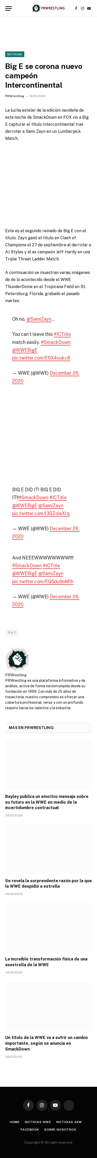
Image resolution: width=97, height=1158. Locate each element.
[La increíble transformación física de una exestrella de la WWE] (48, 927)
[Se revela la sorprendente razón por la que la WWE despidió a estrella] (48, 849)
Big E (12, 632)
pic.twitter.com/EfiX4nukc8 (41, 358)
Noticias (14, 54)
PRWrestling (14, 96)
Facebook (30, 1129)
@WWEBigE (24, 350)
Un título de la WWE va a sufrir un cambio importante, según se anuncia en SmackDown (46, 1043)
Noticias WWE (38, 1122)
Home (15, 1122)
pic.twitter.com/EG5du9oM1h (42, 581)
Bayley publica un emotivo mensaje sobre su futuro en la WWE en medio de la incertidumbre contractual (46, 802)
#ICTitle (62, 334)
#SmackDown (56, 342)
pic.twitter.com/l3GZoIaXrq (41, 513)
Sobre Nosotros (60, 1129)
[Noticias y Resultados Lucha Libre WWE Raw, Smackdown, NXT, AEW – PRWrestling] (48, 8)
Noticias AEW (69, 1122)
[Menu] (8, 8)
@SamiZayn (38, 319)
